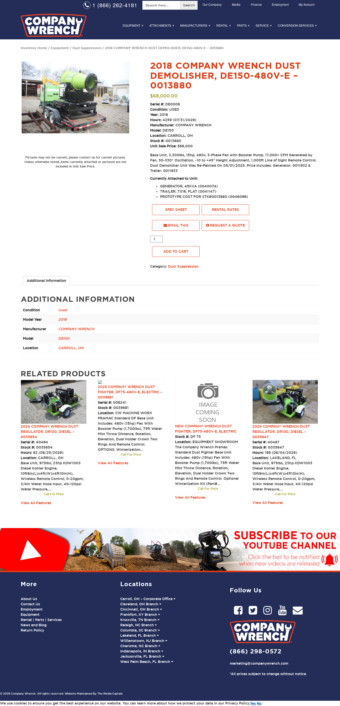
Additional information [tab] (46, 281)
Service (264, 25)
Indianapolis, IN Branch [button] (140, 651)
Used (62, 310)
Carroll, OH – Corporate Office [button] (146, 599)
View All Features (36, 503)
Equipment (133, 25)
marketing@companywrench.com (259, 663)
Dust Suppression (86, 48)
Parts (243, 25)
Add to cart (175, 251)
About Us (29, 599)
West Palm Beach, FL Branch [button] (145, 662)
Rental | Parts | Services (41, 620)
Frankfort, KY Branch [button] (139, 615)
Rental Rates (225, 210)
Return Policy (32, 630)
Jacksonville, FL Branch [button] (141, 656)
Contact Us (30, 604)
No (259, 703)
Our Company (212, 4)
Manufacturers (195, 25)
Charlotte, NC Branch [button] (139, 646)
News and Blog (34, 625)
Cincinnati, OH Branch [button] (140, 609)
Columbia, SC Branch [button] (139, 630)
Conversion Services (297, 25)
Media (236, 4)
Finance (256, 4)
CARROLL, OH (71, 348)
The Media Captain (110, 693)
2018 (62, 319)
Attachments (161, 25)
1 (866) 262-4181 (114, 5)
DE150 (63, 338)
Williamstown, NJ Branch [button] (142, 641)
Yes (253, 703)
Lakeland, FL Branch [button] (138, 635)
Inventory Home (34, 48)
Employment (280, 4)
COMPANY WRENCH (76, 329)
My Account (306, 4)
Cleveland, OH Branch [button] (139, 604)
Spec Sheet (176, 210)
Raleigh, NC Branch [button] (137, 625)
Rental (223, 25)
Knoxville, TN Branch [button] (139, 620)
